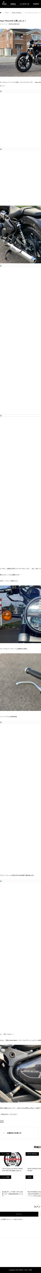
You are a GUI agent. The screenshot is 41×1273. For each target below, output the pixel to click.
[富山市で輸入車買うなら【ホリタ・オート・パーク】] (17, 4)
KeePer (36, 4)
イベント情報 (5, 1154)
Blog (8, 12)
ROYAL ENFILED (14, 24)
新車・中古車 (30, 12)
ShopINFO (17, 12)
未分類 (29, 1177)
